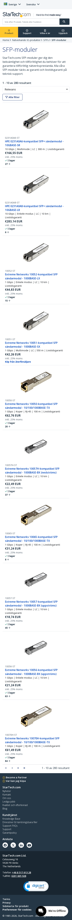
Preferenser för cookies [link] (17, 909)
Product (9, 33)
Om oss (7, 798)
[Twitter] (13, 845)
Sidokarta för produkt (16, 906)
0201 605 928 (18, 876)
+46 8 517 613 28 (21, 872)
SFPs (46, 40)
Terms (6, 899)
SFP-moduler (59, 40)
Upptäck (63, 33)
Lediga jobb (9, 801)
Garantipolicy (10, 832)
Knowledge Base (11, 818)
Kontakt (7, 794)
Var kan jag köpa (16, 780)
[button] (66, 89)
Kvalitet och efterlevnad (15, 805)
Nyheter (7, 791)
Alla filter (14, 97)
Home (6, 40)
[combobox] (36, 89)
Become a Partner (16, 777)
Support (27, 33)
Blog (5, 808)
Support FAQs (10, 825)
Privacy (7, 902)
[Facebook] (5, 845)
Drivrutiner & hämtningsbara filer (20, 822)
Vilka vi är (45, 33)
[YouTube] (29, 845)
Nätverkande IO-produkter (26, 40)
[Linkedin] (21, 845)
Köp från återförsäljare (18, 361)
